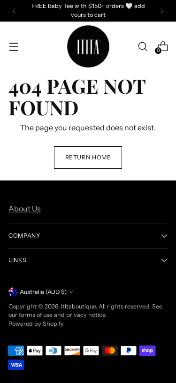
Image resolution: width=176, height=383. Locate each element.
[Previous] (14, 11)
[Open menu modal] (13, 46)
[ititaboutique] (88, 46)
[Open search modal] (142, 46)
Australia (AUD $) (43, 291)
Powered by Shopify (36, 323)
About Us (24, 208)
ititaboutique (78, 306)
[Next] (162, 11)
